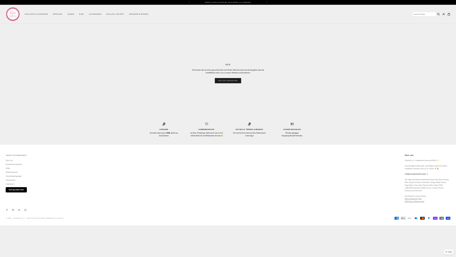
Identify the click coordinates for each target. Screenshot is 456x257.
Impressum (10, 184)
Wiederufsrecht (12, 172)
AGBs (8, 168)
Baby (81, 14)
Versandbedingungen (14, 176)
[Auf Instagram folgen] (13, 210)
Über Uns (9, 160)
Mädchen (57, 14)
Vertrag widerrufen (16, 190)
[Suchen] (438, 14)
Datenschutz (10, 180)
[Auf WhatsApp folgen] (25, 210)
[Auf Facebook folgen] (7, 210)
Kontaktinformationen (14, 164)
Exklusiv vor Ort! (115, 14)
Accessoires (95, 14)
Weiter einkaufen (228, 81)
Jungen (71, 14)
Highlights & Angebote (36, 14)
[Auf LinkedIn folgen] (19, 210)
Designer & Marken (139, 14)
